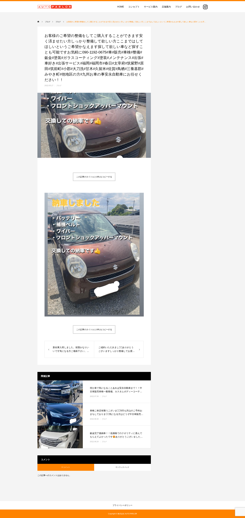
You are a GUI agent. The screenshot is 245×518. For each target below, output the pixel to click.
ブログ (178, 7)
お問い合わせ (193, 7)
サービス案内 (151, 7)
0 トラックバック (122, 467)
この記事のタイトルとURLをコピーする (94, 177)
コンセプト (134, 7)
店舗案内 (166, 7)
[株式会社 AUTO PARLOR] (54, 6)
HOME (120, 7)
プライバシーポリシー (122, 505)
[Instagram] (205, 6)
